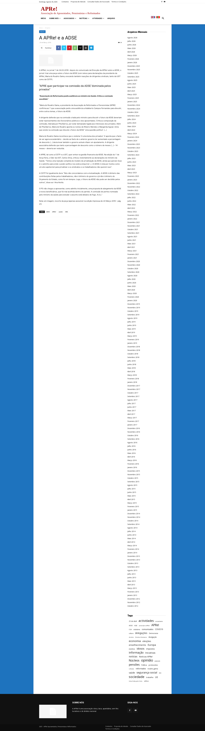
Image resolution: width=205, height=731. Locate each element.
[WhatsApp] (74, 47)
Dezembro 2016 (133, 428)
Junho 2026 (131, 45)
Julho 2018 (131, 361)
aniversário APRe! (144, 625)
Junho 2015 (131, 492)
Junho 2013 (131, 577)
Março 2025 (132, 94)
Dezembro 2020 (133, 261)
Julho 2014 (131, 531)
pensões (134, 664)
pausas (157, 661)
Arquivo (42, 31)
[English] (152, 17)
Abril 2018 (131, 371)
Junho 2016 (131, 449)
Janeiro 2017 (132, 425)
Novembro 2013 (133, 560)
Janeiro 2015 (132, 510)
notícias (133, 656)
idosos (140, 648)
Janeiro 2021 (132, 258)
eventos (132, 649)
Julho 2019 (131, 322)
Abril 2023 (131, 169)
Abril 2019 (131, 332)
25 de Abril (133, 621)
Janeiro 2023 (132, 180)
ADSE (48, 212)
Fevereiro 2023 (133, 176)
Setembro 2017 (133, 396)
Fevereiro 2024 (133, 137)
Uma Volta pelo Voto (135, 681)
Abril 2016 (131, 457)
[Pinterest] (69, 47)
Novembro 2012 (133, 602)
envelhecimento (137, 645)
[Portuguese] (158, 17)
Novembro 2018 (133, 350)
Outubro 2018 (132, 354)
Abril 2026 (131, 52)
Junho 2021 (131, 240)
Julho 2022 (131, 197)
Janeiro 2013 (132, 595)
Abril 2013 (131, 584)
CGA (130, 629)
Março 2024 (132, 133)
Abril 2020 (131, 290)
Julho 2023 (131, 158)
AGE (135, 625)
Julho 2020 (131, 279)
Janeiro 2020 (132, 300)
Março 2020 (132, 293)
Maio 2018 (131, 368)
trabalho (149, 677)
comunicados (147, 629)
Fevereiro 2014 (133, 549)
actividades (146, 620)
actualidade (159, 621)
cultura (131, 633)
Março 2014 (132, 545)
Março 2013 (132, 588)
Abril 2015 (131, 499)
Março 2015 (132, 503)
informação (136, 652)
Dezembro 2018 (133, 346)
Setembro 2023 (133, 155)
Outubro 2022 (132, 190)
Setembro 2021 (133, 233)
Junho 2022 (131, 201)
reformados (141, 668)
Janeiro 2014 (132, 553)
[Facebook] (161, 1)
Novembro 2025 (133, 69)
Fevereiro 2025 (133, 98)
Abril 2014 (131, 542)
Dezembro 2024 (133, 105)
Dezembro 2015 (133, 471)
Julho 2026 (131, 41)
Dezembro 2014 (133, 513)
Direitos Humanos (141, 637)
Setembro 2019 (133, 315)
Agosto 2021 (132, 236)
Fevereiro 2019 (133, 339)
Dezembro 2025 (133, 66)
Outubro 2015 (132, 478)
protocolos (153, 665)
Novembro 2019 (133, 307)
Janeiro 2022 (132, 219)
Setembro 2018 (133, 357)
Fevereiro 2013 (133, 592)
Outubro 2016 (132, 435)
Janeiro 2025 (132, 101)
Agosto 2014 (132, 528)
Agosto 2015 (132, 485)
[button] (163, 18)
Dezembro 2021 (133, 222)
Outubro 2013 (132, 563)
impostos (150, 649)
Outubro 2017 (132, 393)
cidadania (136, 629)
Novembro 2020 (133, 265)
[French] (155, 17)
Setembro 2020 (133, 272)
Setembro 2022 (133, 194)
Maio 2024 (131, 126)
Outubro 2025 (132, 73)
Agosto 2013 (132, 570)
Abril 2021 (131, 247)
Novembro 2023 (133, 148)
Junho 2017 (131, 407)
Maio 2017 (131, 410)
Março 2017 (132, 418)
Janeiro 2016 (132, 467)
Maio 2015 (131, 496)
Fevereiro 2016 (133, 464)
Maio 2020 (131, 286)
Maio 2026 (131, 48)
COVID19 (159, 629)
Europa (152, 645)
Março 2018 (132, 375)
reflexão (131, 669)
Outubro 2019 (132, 311)
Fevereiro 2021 (133, 254)
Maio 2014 (131, 538)
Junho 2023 (131, 162)
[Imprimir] (85, 47)
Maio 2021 (131, 243)
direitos (131, 637)
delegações (141, 633)
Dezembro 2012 (133, 599)
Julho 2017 (131, 403)
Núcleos (134, 660)
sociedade (136, 676)
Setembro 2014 (133, 524)
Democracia (153, 633)
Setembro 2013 (133, 567)
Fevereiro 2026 (133, 59)
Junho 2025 (131, 84)
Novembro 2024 (133, 109)
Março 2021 (132, 251)
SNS (66, 212)
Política (144, 665)
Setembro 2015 (133, 481)
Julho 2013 (131, 574)
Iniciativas (150, 653)
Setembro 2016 (133, 439)
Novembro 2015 (133, 474)
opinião (147, 660)
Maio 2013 (131, 581)
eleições (146, 641)
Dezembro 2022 (133, 183)
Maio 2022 (131, 204)
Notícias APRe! (145, 656)
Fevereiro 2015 (133, 506)
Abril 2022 (131, 208)
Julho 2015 (131, 489)
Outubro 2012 (132, 606)
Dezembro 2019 (133, 304)
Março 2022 (132, 212)
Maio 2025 (131, 87)
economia (135, 641)
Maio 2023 (131, 165)
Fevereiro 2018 (133, 378)
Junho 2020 (131, 283)
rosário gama (153, 669)
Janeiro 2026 (132, 62)
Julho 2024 (131, 119)
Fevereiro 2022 (133, 215)
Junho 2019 (131, 325)
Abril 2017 (131, 414)
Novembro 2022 (133, 187)
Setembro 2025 (133, 77)
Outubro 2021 (132, 229)
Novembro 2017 (133, 389)
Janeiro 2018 (132, 382)
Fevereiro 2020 (133, 297)
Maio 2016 (131, 453)
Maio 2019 (131, 329)
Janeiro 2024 (132, 140)
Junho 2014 (131, 535)
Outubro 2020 (132, 268)
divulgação (153, 637)
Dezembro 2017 (133, 386)
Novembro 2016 (133, 432)
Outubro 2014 (132, 521)
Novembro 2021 (133, 226)
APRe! (54, 212)
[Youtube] (164, 1)
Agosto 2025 (132, 80)
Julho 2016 (131, 446)
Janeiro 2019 (132, 343)
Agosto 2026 (132, 37)
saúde (61, 212)
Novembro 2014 (133, 517)
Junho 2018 (131, 364)
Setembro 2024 (133, 116)
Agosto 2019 (132, 318)
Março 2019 (132, 336)
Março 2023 (132, 172)
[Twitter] (64, 47)
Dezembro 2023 (133, 144)
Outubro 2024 (132, 112)
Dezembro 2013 (133, 556)
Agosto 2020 (132, 275)
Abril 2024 (131, 130)
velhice (146, 681)
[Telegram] (91, 47)
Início (41, 28)
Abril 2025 (131, 91)
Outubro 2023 (132, 151)
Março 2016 (132, 460)
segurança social (147, 672)
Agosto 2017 (132, 400)
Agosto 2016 (132, 442)
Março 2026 (132, 55)
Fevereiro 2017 (133, 421)
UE (156, 677)
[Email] (80, 47)
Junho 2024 (131, 123)
